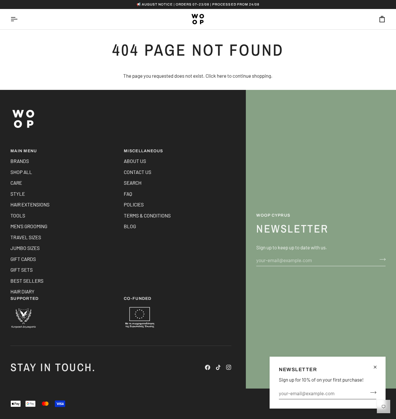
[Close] (378, 367)
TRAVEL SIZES (25, 237)
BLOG (130, 226)
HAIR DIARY (22, 291)
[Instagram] (228, 367)
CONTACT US (137, 172)
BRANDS (19, 161)
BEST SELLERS (26, 281)
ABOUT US (135, 161)
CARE (16, 183)
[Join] (371, 392)
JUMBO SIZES (25, 248)
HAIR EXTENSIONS (30, 204)
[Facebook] (207, 367)
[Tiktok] (218, 367)
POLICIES (134, 204)
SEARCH (132, 183)
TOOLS (17, 215)
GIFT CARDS (23, 259)
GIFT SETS (21, 270)
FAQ (128, 194)
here (221, 76)
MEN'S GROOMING (28, 226)
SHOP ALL (21, 172)
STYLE (17, 194)
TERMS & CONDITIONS (147, 215)
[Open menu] (19, 19)
